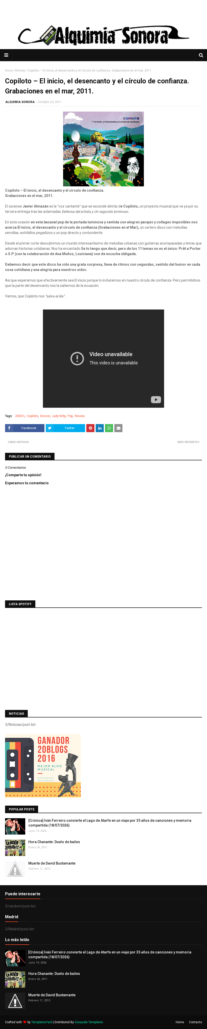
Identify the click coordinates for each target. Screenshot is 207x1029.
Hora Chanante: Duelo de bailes (54, 842)
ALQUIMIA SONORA (20, 102)
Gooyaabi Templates (89, 1022)
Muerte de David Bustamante (51, 863)
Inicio (9, 70)
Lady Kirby (59, 416)
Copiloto (32, 416)
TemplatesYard (41, 1022)
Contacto (195, 1022)
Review (20, 70)
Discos (45, 416)
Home (180, 1022)
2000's (20, 416)
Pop (70, 416)
